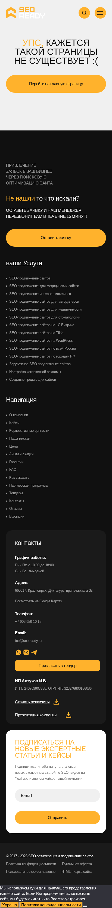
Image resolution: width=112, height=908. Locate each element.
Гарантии (16, 462)
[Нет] (85, 906)
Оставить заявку (56, 237)
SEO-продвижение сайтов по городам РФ (42, 356)
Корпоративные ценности (29, 430)
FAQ (12, 470)
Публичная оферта (77, 864)
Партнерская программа (28, 485)
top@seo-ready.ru (28, 641)
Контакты (16, 501)
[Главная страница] (25, 146)
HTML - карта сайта (76, 872)
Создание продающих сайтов (32, 379)
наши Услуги (24, 263)
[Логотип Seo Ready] (25, 13)
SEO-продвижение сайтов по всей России (42, 348)
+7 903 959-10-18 (28, 622)
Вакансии (16, 516)
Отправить (57, 817)
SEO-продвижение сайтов (29, 278)
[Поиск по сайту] (84, 13)
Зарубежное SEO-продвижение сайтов (39, 364)
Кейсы (14, 423)
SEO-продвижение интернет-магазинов (40, 294)
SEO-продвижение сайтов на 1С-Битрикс (41, 325)
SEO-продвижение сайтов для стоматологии (44, 317)
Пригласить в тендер (57, 665)
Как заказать (19, 477)
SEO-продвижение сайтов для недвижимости (45, 309)
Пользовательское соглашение (30, 872)
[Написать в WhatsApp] (18, 652)
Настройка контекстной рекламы (35, 372)
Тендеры (16, 493)
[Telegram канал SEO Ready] (34, 652)
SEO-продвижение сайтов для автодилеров (44, 301)
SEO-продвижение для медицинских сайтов (44, 286)
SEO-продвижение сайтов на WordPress (41, 340)
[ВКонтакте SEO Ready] (26, 652)
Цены (13, 446)
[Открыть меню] (100, 13)
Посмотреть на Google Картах (38, 601)
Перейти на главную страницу (56, 83)
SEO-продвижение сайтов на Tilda (36, 333)
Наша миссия (19, 438)
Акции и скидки (21, 454)
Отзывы (15, 509)
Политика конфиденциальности (31, 864)
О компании (18, 415)
